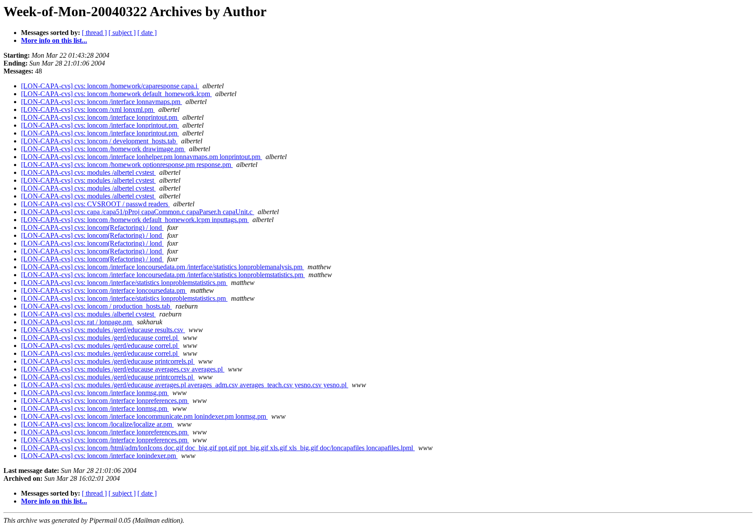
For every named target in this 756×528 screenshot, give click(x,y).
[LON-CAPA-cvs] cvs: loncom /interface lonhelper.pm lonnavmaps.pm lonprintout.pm (141, 156)
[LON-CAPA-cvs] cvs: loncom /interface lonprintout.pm (100, 117)
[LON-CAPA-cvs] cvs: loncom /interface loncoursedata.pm (104, 290)
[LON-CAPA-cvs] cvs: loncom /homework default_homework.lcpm (116, 93)
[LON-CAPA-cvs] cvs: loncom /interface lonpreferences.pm (105, 400)
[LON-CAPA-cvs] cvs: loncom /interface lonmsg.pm (95, 392)
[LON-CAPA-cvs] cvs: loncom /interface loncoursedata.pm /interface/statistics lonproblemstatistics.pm (163, 274)
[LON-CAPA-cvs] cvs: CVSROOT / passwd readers (95, 204)
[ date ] (147, 32)
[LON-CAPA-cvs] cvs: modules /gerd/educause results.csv (103, 329)
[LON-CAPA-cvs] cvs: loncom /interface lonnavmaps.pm (101, 101)
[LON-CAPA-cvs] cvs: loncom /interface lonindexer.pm (99, 455)
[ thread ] (94, 32)
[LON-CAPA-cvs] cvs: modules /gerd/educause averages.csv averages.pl (122, 369)
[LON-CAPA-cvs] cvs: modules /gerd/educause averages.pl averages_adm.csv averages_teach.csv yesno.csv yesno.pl (184, 385)
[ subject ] (122, 32)
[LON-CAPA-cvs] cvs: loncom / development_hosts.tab (99, 141)
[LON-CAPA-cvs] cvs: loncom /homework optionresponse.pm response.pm (127, 164)
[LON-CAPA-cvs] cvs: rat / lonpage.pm (77, 322)
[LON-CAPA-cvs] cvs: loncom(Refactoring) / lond (92, 227)
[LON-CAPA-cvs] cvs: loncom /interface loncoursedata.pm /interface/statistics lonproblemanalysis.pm (162, 267)
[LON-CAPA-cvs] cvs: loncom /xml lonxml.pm (88, 109)
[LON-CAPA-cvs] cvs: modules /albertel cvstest (88, 172)
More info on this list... (54, 40)
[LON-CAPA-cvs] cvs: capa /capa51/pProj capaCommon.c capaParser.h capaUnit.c (137, 211)
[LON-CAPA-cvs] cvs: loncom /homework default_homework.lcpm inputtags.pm (135, 219)
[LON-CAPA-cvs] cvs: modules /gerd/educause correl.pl (100, 337)
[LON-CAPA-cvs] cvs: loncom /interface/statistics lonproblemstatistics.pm (124, 282)
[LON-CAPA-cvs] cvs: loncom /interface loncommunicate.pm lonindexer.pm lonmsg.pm (144, 416)
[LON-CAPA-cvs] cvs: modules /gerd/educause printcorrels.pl (108, 361)
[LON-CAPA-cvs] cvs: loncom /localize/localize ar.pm (97, 424)
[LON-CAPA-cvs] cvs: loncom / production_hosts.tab (96, 306)
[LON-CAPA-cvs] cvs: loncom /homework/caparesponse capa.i (110, 86)
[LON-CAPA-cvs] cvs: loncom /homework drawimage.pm (103, 149)
